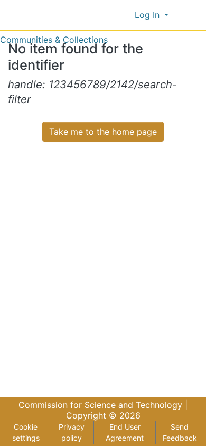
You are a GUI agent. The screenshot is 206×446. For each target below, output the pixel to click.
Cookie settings (26, 432)
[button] (124, 15)
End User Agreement (125, 432)
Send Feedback (180, 432)
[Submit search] (109, 14)
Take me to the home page (103, 131)
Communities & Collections (54, 39)
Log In (148, 15)
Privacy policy (72, 432)
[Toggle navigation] (191, 14)
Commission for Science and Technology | (103, 404)
